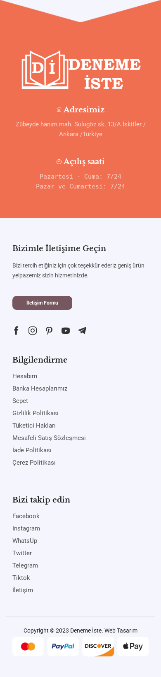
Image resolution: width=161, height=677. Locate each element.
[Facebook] (16, 330)
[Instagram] (32, 330)
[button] (42, 303)
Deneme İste (86, 630)
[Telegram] (82, 330)
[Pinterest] (49, 330)
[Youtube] (66, 330)
